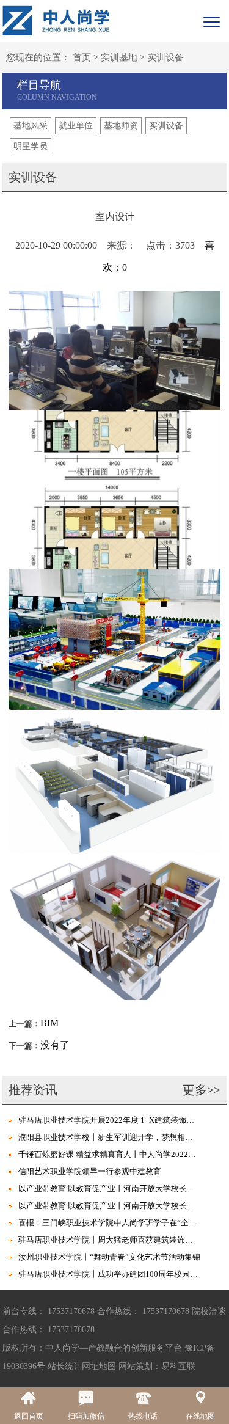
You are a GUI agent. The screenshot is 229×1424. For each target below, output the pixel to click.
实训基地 (119, 57)
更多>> (201, 1090)
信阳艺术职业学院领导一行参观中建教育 (89, 1171)
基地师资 (121, 125)
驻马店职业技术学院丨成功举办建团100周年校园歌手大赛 (109, 1274)
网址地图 (99, 1366)
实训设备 (165, 57)
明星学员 (30, 146)
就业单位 (76, 125)
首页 (82, 57)
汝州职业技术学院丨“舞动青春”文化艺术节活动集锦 (109, 1257)
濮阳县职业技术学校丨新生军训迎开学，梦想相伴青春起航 (109, 1137)
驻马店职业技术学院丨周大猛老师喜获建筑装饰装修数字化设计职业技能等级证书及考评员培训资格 (109, 1239)
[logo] (57, 20)
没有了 (55, 1045)
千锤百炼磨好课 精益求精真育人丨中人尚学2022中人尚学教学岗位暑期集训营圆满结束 (109, 1154)
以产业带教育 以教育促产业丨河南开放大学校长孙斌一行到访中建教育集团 (109, 1188)
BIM (49, 1023)
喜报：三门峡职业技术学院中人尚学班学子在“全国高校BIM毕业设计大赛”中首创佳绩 (109, 1222)
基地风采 (30, 125)
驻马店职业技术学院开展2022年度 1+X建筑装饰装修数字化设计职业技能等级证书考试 (109, 1120)
